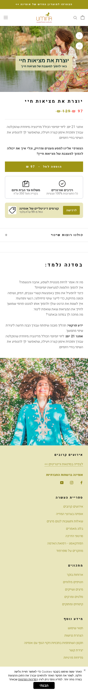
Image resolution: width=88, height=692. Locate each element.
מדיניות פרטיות (73, 657)
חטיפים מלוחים (73, 582)
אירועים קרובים (73, 506)
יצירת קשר (76, 650)
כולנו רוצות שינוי (67, 235)
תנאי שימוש (75, 628)
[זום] (79, 35)
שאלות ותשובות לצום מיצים (65, 521)
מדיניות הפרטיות (27, 679)
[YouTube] (61, 482)
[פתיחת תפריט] (6, 17)
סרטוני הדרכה (74, 536)
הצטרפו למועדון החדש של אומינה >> (44, 4)
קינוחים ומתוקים (72, 604)
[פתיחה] (82, 17)
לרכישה (71, 210)
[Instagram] (71, 482)
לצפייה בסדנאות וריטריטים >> (63, 464)
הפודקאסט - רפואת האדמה (65, 543)
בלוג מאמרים (74, 528)
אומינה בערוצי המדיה (69, 513)
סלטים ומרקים (73, 596)
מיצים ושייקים (74, 589)
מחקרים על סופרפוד (69, 550)
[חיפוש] (75, 17)
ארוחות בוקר (75, 574)
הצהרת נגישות (73, 635)
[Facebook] (81, 482)
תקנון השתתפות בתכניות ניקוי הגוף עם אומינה (53, 642)
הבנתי (44, 685)
